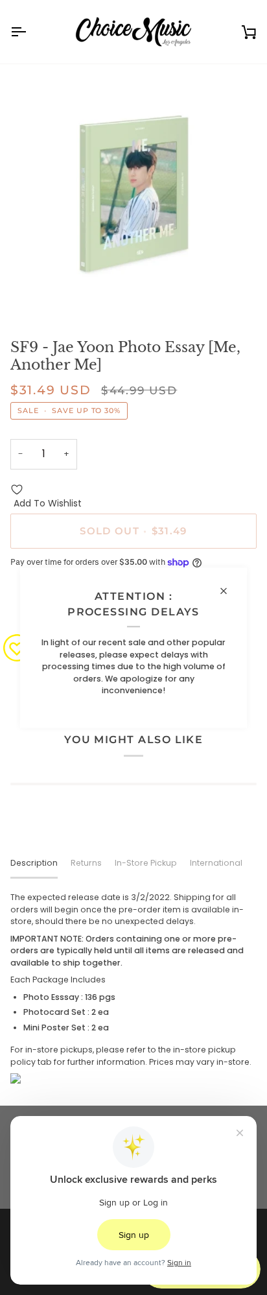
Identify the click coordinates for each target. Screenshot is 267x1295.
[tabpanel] (133, 988)
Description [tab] (34, 862)
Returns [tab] (86, 862)
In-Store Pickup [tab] (146, 862)
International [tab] (216, 862)
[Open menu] (29, 32)
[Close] (229, 590)
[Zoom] (34, 294)
